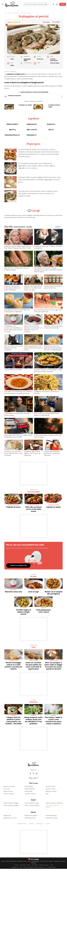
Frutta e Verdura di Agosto (32, 805)
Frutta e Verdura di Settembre (54, 803)
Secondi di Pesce (50, 786)
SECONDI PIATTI (16, 13)
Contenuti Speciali (22, 823)
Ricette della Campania (31, 815)
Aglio (28, 129)
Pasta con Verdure (8, 794)
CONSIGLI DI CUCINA (13, 660)
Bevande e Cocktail (51, 791)
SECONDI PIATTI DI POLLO (33, 505)
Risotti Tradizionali (30, 789)
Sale (49, 129)
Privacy (28, 864)
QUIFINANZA (56, 861)
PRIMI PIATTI (43, 607)
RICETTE (10, 13)
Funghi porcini (31, 124)
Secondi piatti (33, 491)
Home (5, 13)
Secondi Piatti (28, 791)
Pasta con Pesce (8, 791)
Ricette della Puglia (51, 815)
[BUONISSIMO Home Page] (12, 4)
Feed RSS (48, 823)
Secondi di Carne (50, 789)
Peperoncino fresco (11, 135)
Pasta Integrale (29, 786)
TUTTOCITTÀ (42, 861)
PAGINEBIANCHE (35, 861)
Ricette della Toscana (52, 818)
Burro (11, 129)
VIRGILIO (7, 861)
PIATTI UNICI (53, 589)
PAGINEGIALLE (13, 861)
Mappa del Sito (40, 823)
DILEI (47, 861)
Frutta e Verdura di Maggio (10, 803)
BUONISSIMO (63, 861)
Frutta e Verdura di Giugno (10, 805)
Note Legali (22, 864)
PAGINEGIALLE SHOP (22, 861)
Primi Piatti (6, 789)
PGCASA (29, 861)
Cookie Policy (35, 864)
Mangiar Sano (7, 815)
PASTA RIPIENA (23, 607)
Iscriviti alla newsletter (18, 565)
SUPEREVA (33, 862)
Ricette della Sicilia (30, 818)
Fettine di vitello (11, 124)
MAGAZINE (13, 715)
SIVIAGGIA (51, 861)
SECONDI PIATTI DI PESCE (13, 505)
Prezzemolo (30, 135)
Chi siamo (16, 864)
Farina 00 (50, 124)
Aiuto (51, 864)
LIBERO (3, 861)
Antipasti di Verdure (9, 786)
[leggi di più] (62, 96)
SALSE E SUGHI (13, 589)
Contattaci (31, 823)
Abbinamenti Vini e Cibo (10, 818)
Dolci (47, 794)
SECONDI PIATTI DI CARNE (26, 13)
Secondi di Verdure (30, 794)
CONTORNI (33, 589)
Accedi (62, 4)
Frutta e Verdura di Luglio (32, 803)
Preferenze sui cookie (44, 864)
